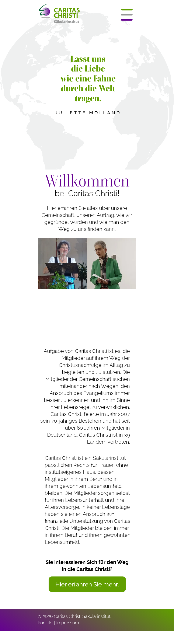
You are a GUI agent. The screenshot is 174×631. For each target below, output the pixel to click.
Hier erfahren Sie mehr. (87, 584)
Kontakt (45, 622)
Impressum (67, 622)
